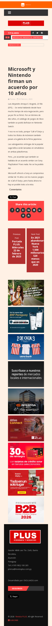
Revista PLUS (21, 616)
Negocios (18, 37)
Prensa (12, 99)
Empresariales (40, 37)
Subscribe (14, 620)
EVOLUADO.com (31, 580)
